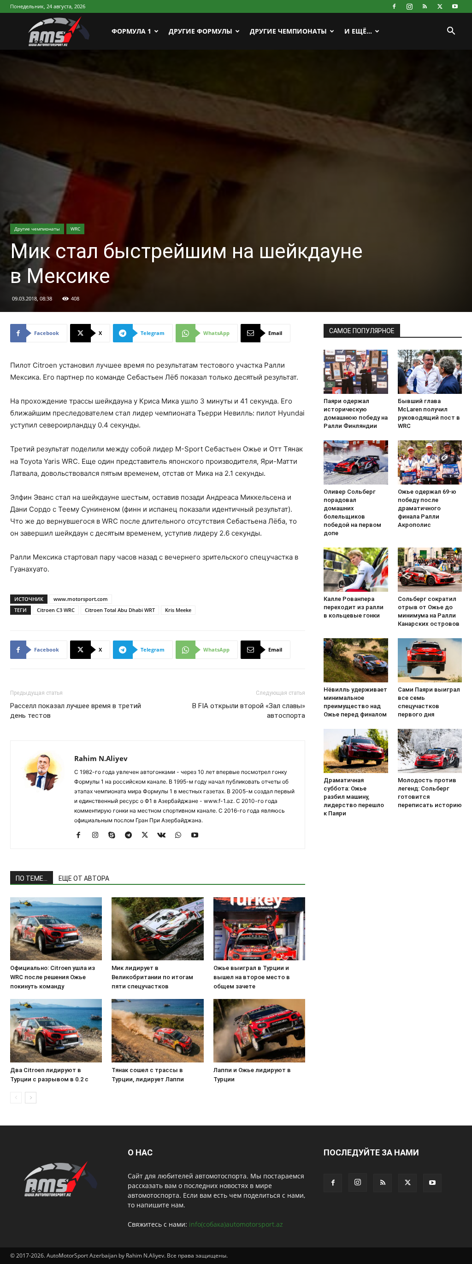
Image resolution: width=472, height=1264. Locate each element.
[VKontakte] (164, 835)
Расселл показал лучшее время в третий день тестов (75, 711)
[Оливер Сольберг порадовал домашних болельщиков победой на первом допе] (356, 462)
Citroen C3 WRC (56, 609)
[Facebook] (394, 6)
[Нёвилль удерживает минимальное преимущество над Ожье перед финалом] (356, 660)
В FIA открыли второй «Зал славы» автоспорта (248, 711)
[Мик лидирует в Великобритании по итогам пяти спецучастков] (157, 928)
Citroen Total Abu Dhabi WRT (120, 609)
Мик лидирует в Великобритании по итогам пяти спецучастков (152, 977)
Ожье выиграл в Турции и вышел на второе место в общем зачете (251, 977)
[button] (451, 32)
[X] (440, 6)
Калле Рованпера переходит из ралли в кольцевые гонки (354, 607)
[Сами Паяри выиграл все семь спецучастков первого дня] (430, 660)
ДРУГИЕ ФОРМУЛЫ (200, 31)
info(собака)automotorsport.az (236, 1224)
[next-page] (30, 1097)
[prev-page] (16, 1097)
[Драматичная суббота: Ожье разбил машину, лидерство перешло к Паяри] (356, 751)
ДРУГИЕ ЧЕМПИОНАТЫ (288, 31)
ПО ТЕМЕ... (31, 878)
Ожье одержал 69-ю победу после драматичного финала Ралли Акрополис (427, 508)
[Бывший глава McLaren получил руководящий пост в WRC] (430, 372)
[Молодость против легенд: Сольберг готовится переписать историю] (430, 751)
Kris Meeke (178, 609)
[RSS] (424, 6)
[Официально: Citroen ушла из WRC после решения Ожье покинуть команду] (56, 928)
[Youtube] (455, 6)
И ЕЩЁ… (358, 31)
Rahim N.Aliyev (101, 758)
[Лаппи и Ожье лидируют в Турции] (259, 1030)
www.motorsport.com (80, 598)
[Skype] (115, 835)
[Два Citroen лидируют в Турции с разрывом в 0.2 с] (56, 1030)
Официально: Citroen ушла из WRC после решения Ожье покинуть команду (52, 977)
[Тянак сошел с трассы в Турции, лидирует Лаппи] (157, 1030)
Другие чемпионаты (37, 228)
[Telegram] (131, 835)
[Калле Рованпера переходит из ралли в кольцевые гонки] (356, 570)
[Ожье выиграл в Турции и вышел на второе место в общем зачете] (259, 928)
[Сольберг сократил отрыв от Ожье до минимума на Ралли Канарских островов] (430, 570)
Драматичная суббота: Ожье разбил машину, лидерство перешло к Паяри (354, 797)
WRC (75, 228)
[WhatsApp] (181, 835)
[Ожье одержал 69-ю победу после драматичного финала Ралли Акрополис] (430, 462)
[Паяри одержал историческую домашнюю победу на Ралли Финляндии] (356, 372)
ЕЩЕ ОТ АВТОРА (84, 878)
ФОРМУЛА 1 (131, 31)
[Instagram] (409, 6)
